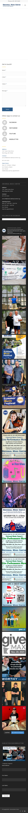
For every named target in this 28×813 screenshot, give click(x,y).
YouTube (12, 134)
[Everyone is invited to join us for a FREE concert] (14, 570)
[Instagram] (4, 128)
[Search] (21, 5)
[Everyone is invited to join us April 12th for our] (14, 446)
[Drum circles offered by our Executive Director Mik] (14, 644)
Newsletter (13, 139)
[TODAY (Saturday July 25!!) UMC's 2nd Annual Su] (14, 347)
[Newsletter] (4, 139)
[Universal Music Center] (11, 5)
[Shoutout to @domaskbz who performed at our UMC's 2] (14, 297)
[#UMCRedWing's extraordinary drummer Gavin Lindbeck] (14, 718)
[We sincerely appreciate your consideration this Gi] (14, 619)
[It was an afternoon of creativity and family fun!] (14, 248)
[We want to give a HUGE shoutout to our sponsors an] (14, 273)
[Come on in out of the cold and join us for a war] (14, 545)
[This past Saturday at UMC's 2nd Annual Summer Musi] (14, 322)
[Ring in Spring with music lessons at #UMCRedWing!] (14, 471)
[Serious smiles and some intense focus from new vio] (14, 421)
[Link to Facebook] (20, 811)
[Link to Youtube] (25, 811)
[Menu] (25, 5)
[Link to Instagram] (22, 811)
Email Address (6, 765)
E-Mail (4, 77)
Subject (4, 84)
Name (4, 70)
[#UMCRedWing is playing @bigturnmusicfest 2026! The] (14, 520)
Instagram (13, 128)
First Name (5, 775)
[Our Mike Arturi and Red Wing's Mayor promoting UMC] (14, 372)
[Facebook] (4, 122)
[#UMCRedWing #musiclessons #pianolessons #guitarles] (14, 594)
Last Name (5, 785)
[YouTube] (4, 133)
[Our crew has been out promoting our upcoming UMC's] (14, 396)
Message (4, 90)
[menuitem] (21, 5)
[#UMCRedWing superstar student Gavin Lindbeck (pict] (14, 693)
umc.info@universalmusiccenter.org (11, 198)
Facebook (13, 122)
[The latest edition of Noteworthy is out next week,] (14, 669)
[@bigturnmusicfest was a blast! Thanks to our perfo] (14, 495)
